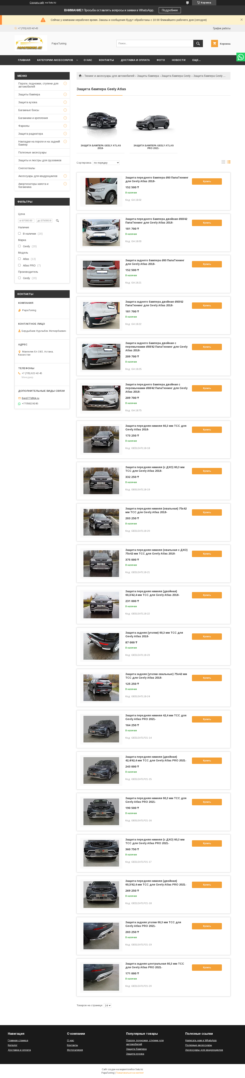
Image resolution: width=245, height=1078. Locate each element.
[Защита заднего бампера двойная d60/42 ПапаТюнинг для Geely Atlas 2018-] (101, 315)
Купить (207, 181)
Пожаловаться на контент (130, 1072)
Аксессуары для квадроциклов (37, 176)
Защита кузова (27, 102)
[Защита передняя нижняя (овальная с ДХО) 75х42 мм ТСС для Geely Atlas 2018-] (101, 563)
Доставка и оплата (135, 60)
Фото (161, 60)
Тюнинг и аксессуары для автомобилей (109, 75)
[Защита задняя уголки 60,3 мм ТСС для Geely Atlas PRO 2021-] (101, 936)
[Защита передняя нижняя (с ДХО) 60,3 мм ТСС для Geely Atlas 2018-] (101, 481)
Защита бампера (136, 1049)
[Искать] (198, 43)
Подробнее (170, 10)
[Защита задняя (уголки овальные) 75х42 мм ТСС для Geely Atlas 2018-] (101, 688)
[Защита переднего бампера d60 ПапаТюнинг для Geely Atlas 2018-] (101, 191)
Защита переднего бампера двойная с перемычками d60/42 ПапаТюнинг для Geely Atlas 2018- (156, 388)
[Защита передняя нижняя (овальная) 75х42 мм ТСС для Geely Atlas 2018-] (101, 522)
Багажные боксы (28, 110)
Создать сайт (37, 2)
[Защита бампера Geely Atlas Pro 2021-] (154, 121)
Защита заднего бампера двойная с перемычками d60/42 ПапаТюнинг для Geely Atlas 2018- (156, 347)
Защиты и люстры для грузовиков (39, 160)
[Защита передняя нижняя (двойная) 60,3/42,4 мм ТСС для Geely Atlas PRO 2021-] (101, 894)
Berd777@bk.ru (30, 398)
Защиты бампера (148, 75)
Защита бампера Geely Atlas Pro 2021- (153, 147)
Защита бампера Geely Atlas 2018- (101, 147)
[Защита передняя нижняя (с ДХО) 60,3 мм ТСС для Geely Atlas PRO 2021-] (101, 853)
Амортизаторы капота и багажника (33, 185)
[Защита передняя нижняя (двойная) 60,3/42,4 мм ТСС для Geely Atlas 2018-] (101, 605)
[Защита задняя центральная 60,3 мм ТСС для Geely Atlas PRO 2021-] (101, 977)
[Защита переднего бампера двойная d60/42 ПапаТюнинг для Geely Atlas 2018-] (101, 232)
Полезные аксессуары (32, 152)
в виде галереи (223, 162)
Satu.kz (139, 1069)
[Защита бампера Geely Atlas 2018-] (101, 121)
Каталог (12, 1045)
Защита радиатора (30, 133)
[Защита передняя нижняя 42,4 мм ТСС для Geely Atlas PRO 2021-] (101, 729)
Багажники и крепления (33, 118)
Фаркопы (23, 125)
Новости (178, 60)
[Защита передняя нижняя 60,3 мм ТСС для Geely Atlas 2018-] (101, 439)
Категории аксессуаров (55, 60)
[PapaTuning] (31, 50)
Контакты (106, 60)
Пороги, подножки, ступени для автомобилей (38, 85)
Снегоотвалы (26, 168)
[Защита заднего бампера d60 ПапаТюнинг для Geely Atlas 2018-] (101, 274)
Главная (24, 60)
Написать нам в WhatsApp (201, 1040)
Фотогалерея (75, 1050)
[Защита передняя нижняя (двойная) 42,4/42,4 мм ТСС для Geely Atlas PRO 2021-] (101, 770)
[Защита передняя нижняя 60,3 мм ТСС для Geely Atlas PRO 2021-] (101, 812)
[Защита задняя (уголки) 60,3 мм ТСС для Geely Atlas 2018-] (101, 646)
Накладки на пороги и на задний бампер (39, 143)
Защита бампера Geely (176, 75)
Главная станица (18, 1040)
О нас (88, 60)
